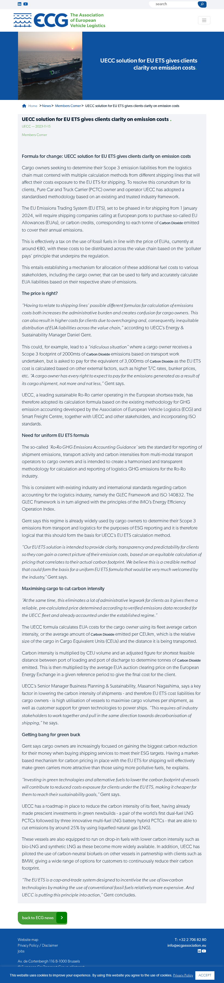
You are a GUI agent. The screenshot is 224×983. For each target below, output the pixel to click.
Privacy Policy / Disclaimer (38, 946)
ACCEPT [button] (205, 975)
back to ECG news (38, 918)
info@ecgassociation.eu (186, 946)
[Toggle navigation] (204, 20)
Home (32, 106)
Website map (28, 940)
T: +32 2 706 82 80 (190, 940)
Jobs (21, 951)
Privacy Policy (183, 975)
